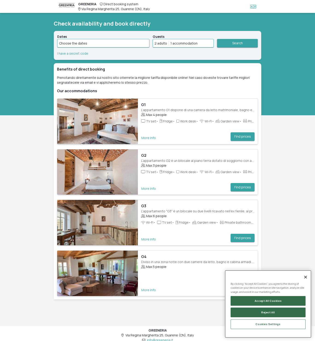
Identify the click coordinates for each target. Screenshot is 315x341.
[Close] (305, 277)
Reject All (268, 312)
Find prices (242, 136)
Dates (62, 36)
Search (237, 43)
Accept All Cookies (268, 300)
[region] (268, 304)
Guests (158, 36)
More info (148, 138)
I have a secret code (72, 53)
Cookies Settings (268, 324)
